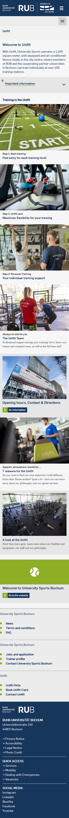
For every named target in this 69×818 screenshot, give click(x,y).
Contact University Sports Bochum (29, 663)
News (9, 623)
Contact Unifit (15, 694)
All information (34, 385)
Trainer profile (15, 659)
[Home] (18, 8)
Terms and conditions (20, 628)
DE (62, 21)
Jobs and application (20, 654)
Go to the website (34, 581)
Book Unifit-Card (17, 690)
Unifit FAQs (13, 685)
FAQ (8, 632)
